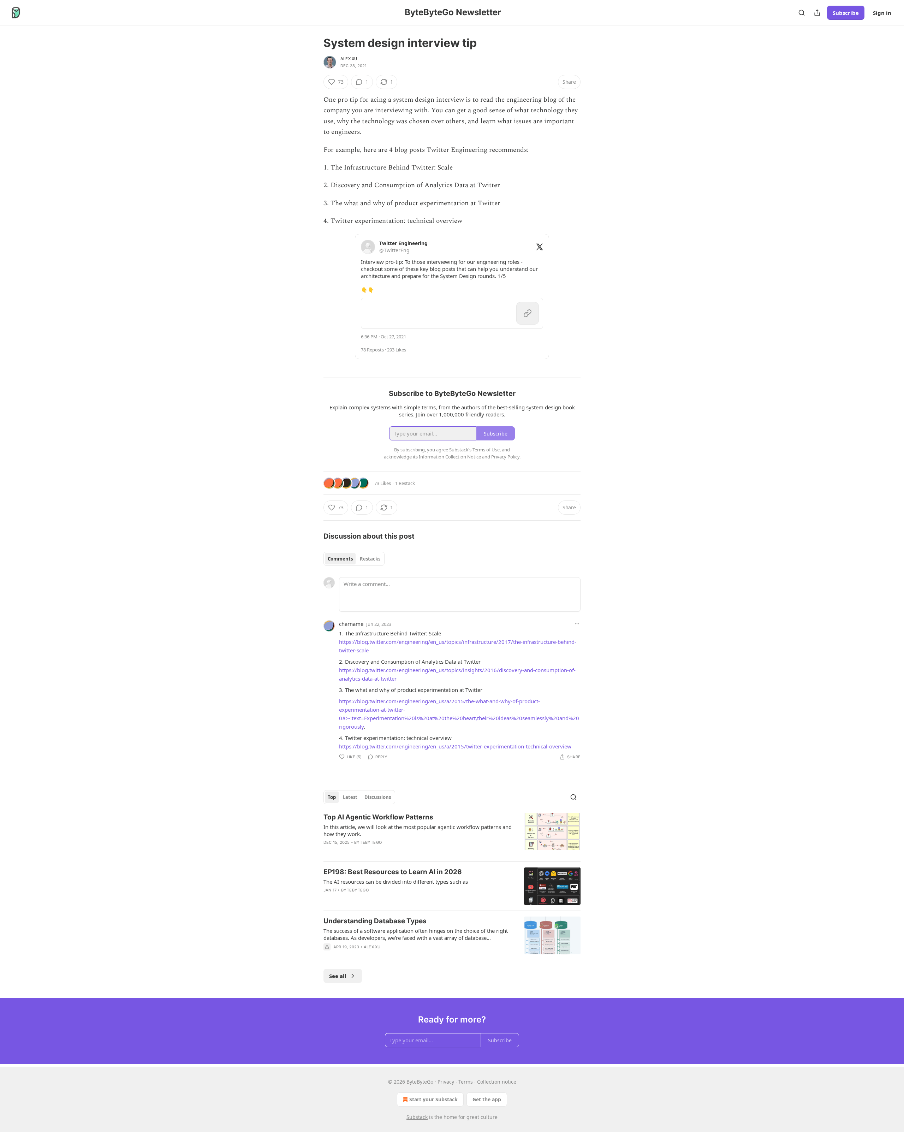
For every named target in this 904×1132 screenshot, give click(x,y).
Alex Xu (348, 58)
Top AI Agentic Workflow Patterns (378, 817)
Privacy (446, 1081)
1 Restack (405, 483)
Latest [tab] (350, 797)
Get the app (486, 1099)
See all (337, 975)
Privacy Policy (505, 457)
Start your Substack (433, 1099)
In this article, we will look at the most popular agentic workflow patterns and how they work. (417, 830)
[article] (452, 834)
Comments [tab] (340, 559)
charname (351, 623)
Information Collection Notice (450, 457)
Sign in (882, 12)
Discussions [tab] (377, 797)
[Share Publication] (817, 13)
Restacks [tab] (370, 559)
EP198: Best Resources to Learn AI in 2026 (392, 872)
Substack (417, 1117)
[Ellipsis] (577, 623)
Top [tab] (332, 797)
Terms (465, 1081)
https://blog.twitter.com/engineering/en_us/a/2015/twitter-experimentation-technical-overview (455, 746)
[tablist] (354, 559)
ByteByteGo (368, 842)
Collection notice (496, 1081)
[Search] (802, 13)
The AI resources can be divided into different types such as (395, 881)
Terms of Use (486, 449)
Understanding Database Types (375, 921)
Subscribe (846, 12)
